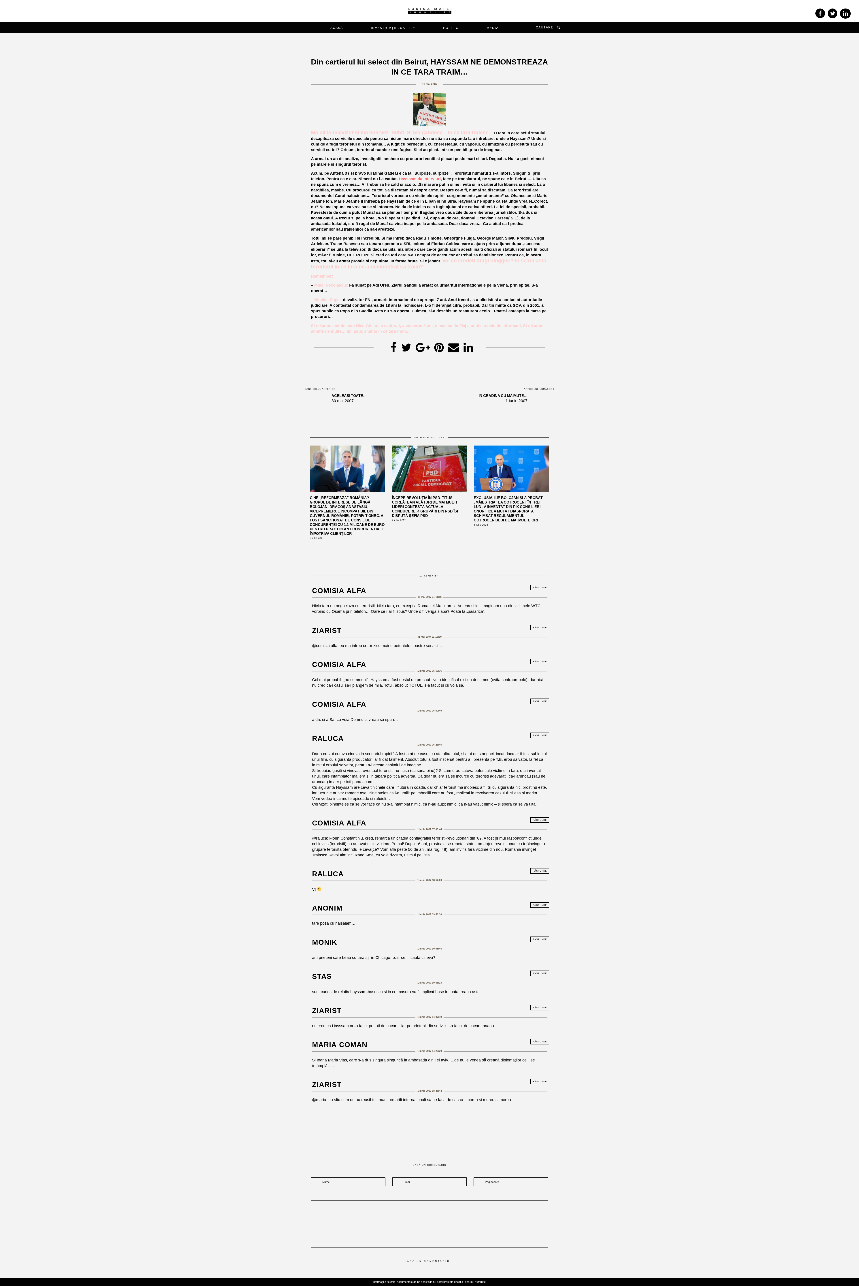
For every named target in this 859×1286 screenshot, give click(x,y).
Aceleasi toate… (349, 396)
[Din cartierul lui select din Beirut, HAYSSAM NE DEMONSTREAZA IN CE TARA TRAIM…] (406, 346)
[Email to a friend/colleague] (453, 346)
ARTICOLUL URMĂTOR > (539, 389)
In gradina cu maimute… (503, 396)
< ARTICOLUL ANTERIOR (319, 389)
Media (493, 28)
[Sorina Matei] (429, 10)
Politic (451, 28)
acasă (336, 28)
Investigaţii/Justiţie (393, 28)
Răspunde (540, 587)
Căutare (544, 27)
